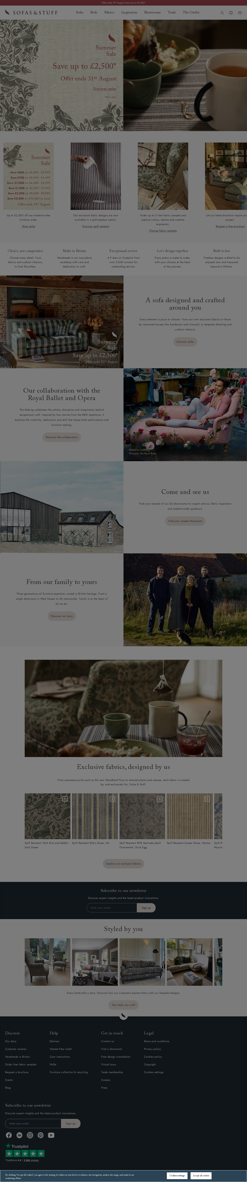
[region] (123, 1176)
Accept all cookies (201, 1176)
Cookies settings (177, 1176)
